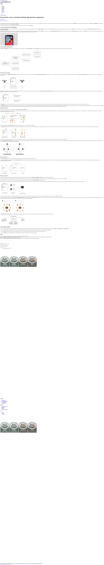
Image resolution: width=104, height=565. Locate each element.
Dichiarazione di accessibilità (30, 563)
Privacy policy (6, 563)
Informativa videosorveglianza (38, 563)
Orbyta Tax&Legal (4, 401)
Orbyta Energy (4, 403)
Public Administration (5, 409)
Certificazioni (17, 563)
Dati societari (24, 563)
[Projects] (4, 7)
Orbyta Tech (3, 400)
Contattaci (3, 11)
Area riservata (2, 563)
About (3, 9)
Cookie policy (10, 563)
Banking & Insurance (4, 406)
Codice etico (13, 563)
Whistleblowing (21, 563)
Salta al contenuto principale (4, 0)
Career (3, 10)
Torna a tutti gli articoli (3, 15)
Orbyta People (4, 402)
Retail (2, 408)
